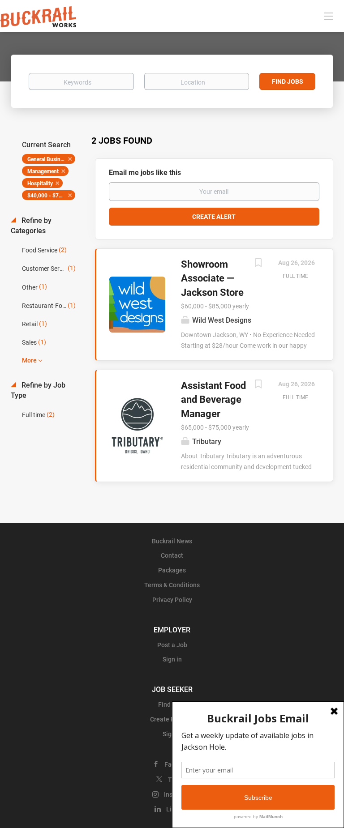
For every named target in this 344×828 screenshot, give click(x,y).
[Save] (258, 263)
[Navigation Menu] (328, 15)
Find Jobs (287, 81)
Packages (172, 570)
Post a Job (172, 645)
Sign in (172, 659)
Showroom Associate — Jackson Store (212, 278)
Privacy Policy (172, 599)
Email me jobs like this (145, 172)
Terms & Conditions (172, 585)
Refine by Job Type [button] (38, 390)
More (29, 360)
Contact (172, 555)
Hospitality (40, 183)
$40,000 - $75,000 (50, 195)
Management (43, 171)
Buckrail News (172, 541)
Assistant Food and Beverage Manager (213, 399)
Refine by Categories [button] (31, 225)
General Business (48, 159)
